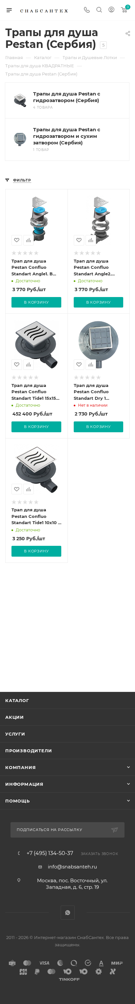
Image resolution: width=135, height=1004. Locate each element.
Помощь (17, 800)
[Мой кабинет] (111, 10)
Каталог (17, 700)
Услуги (15, 734)
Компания (20, 767)
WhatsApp (68, 913)
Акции (14, 717)
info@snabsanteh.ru (72, 867)
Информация (24, 784)
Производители (28, 750)
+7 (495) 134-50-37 (50, 853)
